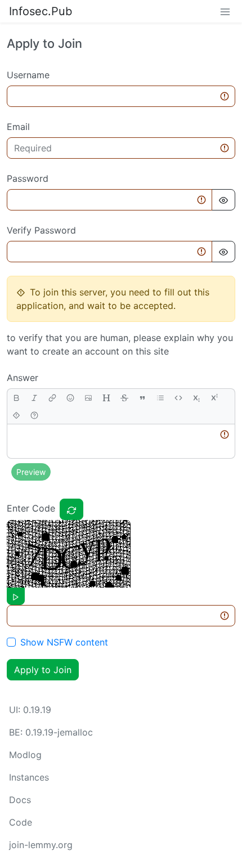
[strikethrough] (124, 397)
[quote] (142, 397)
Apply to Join (42, 669)
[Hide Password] (223, 199)
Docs (20, 799)
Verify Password (41, 230)
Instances (29, 777)
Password (27, 178)
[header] (106, 397)
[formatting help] (34, 415)
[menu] (225, 11)
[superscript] (214, 397)
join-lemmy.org (41, 844)
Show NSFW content (64, 642)
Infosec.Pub (40, 11)
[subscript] (196, 397)
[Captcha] (71, 509)
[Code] (178, 397)
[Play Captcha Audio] (16, 596)
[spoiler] (16, 415)
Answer (22, 377)
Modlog (25, 754)
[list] (160, 397)
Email (18, 126)
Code (20, 822)
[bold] (16, 397)
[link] (52, 397)
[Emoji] (70, 397)
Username (28, 74)
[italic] (34, 397)
